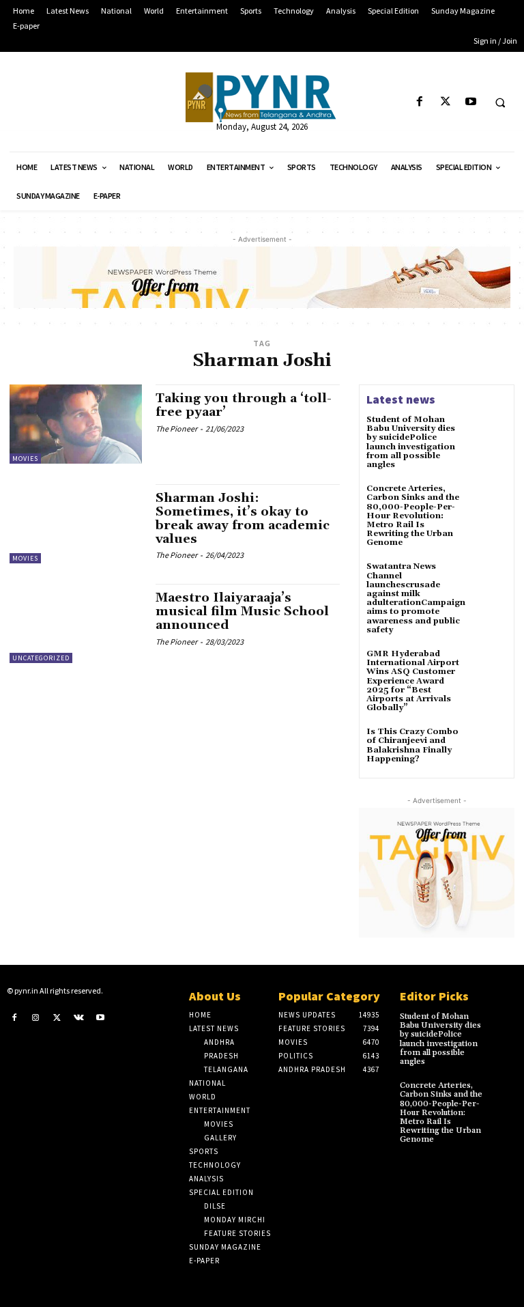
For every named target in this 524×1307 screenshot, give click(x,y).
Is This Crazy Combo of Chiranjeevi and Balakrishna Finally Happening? (412, 745)
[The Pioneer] (262, 97)
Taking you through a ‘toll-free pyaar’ (244, 405)
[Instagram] (36, 1017)
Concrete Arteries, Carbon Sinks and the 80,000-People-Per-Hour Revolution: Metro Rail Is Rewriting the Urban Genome (412, 515)
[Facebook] (420, 102)
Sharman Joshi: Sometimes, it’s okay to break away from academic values (243, 518)
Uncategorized (41, 658)
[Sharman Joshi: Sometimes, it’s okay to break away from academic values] (76, 523)
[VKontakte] (79, 1017)
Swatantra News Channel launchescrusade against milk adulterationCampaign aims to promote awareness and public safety (415, 597)
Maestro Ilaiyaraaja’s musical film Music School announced (242, 611)
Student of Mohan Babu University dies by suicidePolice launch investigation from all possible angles (410, 442)
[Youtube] (470, 102)
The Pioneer (176, 428)
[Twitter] (445, 102)
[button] (500, 102)
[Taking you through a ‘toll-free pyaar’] (76, 424)
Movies (25, 458)
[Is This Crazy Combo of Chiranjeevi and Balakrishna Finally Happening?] (488, 745)
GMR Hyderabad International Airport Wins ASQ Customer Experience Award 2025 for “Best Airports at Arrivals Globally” (412, 681)
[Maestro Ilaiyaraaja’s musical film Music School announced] (76, 623)
